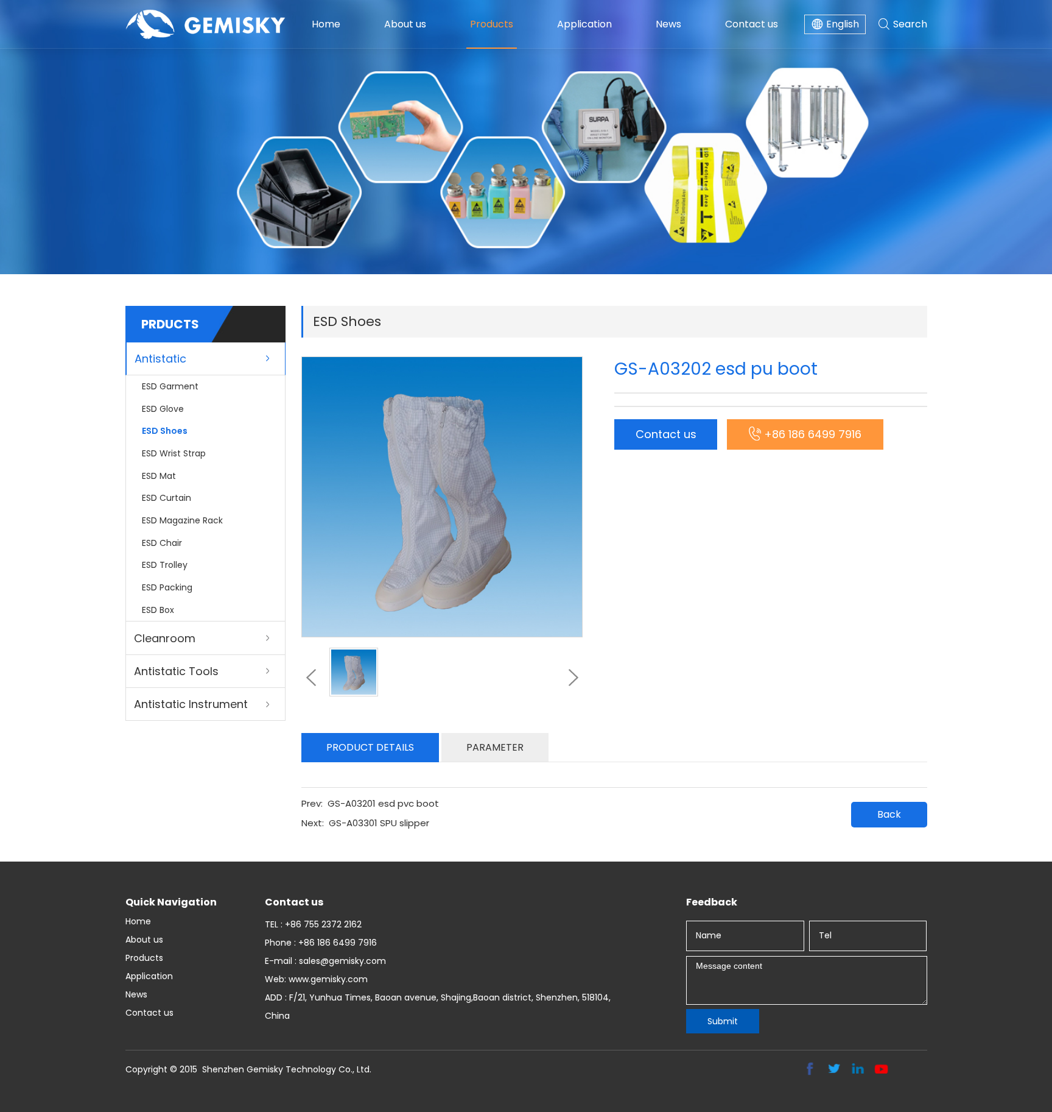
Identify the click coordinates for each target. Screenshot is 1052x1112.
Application (584, 24)
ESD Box (158, 610)
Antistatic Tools (176, 671)
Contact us (751, 24)
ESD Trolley (165, 565)
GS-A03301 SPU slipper (379, 822)
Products (491, 24)
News (668, 24)
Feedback (711, 902)
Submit (722, 1021)
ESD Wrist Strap (174, 453)
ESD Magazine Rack (182, 520)
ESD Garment (170, 386)
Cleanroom (164, 638)
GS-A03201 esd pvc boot (383, 803)
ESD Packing (167, 587)
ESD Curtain (166, 498)
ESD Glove (163, 409)
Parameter (495, 747)
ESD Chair (162, 543)
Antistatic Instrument (191, 704)
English (842, 24)
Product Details (370, 747)
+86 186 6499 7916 (812, 434)
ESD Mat (159, 476)
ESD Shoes (165, 431)
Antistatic (160, 358)
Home (326, 24)
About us (405, 24)
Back (889, 814)
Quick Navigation (171, 902)
